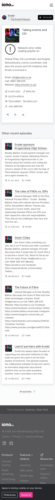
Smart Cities (22, 237)
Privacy (17, 436)
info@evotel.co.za (21, 77)
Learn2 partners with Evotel (32, 346)
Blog (43, 482)
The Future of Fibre (26, 287)
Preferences (10, 494)
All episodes (25, 391)
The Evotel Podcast (20, 19)
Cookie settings (34, 436)
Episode (47, 17)
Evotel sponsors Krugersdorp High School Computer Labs (30, 148)
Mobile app (26, 475)
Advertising (8, 479)
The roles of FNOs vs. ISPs (31, 191)
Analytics (25, 465)
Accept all (26, 494)
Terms (5, 436)
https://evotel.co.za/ (25, 84)
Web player (26, 470)
